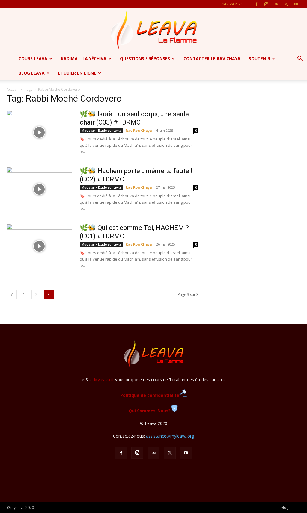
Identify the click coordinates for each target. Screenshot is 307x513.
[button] (300, 59)
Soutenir (259, 58)
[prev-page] (12, 294)
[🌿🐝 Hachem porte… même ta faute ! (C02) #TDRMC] (39, 189)
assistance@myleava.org (170, 436)
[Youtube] (295, 4)
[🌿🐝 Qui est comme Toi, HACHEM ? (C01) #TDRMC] (39, 246)
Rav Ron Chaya (139, 130)
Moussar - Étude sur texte (101, 130)
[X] (286, 4)
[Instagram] (266, 4)
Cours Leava (33, 58)
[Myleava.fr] (153, 30)
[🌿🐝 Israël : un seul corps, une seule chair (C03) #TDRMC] (39, 132)
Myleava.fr (104, 379)
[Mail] (276, 4)
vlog (284, 507)
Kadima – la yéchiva (83, 58)
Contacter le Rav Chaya (211, 58)
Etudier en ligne (77, 73)
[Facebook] (256, 4)
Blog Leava (32, 73)
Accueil (13, 89)
